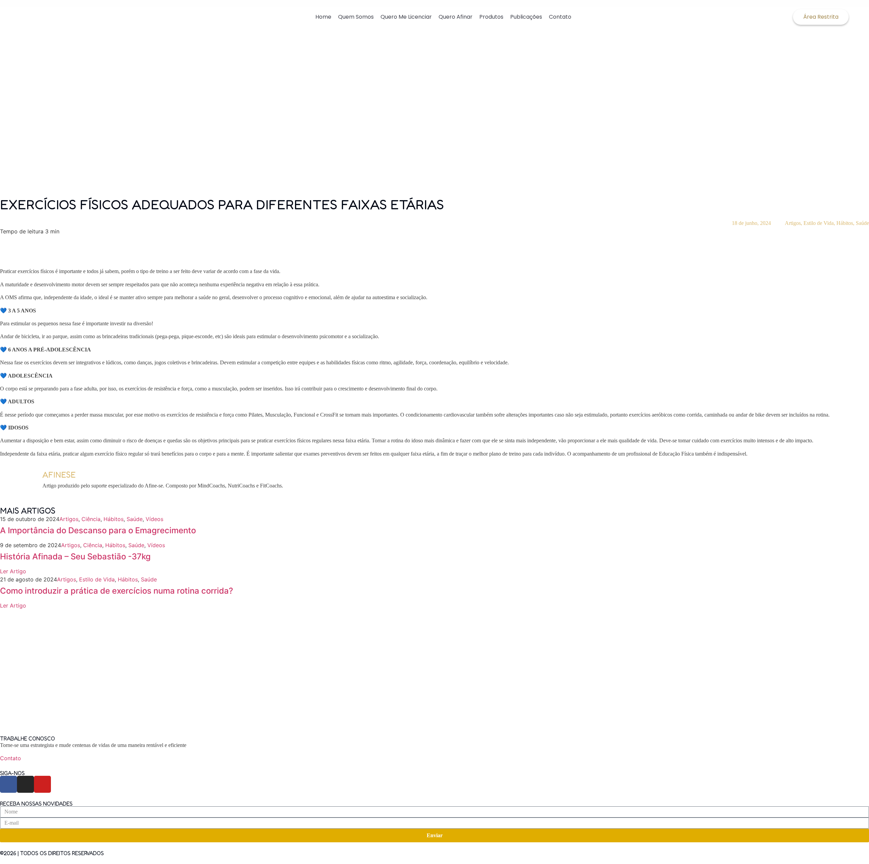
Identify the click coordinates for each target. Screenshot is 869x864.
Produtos (491, 17)
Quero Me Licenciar (406, 17)
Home (323, 17)
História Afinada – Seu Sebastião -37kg (75, 556)
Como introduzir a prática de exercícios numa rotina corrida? (116, 591)
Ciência (90, 519)
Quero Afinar (456, 17)
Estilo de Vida (818, 223)
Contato (560, 17)
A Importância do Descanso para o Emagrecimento (98, 530)
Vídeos (154, 519)
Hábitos (844, 223)
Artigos (793, 223)
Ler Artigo (13, 571)
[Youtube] (42, 784)
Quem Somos (356, 17)
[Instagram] (25, 784)
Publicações (526, 17)
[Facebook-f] (8, 784)
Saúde (862, 223)
